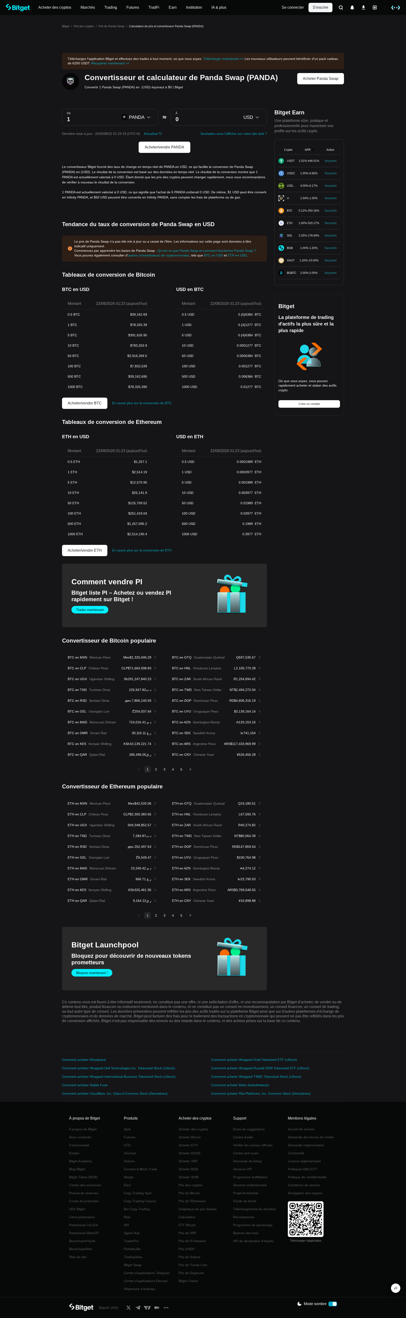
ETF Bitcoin (187, 1225)
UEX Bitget (77, 1209)
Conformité (296, 1153)
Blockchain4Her (80, 1249)
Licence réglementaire (304, 1161)
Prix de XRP (187, 1233)
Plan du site (77, 1257)
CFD (127, 1145)
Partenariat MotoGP (84, 1233)
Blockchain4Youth (82, 1241)
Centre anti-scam (246, 1153)
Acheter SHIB (189, 1177)
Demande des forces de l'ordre (311, 1137)
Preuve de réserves (83, 1193)
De (69, 113)
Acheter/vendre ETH (85, 550)
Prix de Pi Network (192, 1241)
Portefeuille (132, 1249)
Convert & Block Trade (140, 1169)
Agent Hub (132, 1233)
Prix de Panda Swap (111, 26)
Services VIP (242, 1169)
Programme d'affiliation (250, 1177)
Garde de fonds (244, 1201)
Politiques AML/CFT (302, 1169)
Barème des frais (245, 1233)
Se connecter (293, 7)
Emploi (74, 1153)
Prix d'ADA (186, 1249)
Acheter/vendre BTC (85, 403)
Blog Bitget (77, 1169)
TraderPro (131, 1241)
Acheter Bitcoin (190, 1137)
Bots (127, 1217)
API (126, 1225)
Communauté (79, 1145)
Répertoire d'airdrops (139, 1289)
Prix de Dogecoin (191, 1273)
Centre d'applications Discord (145, 1281)
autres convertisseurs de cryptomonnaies (158, 255)
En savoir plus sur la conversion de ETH (142, 550)
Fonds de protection (84, 1201)
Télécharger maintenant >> (223, 59)
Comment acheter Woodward (84, 1060)
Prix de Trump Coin (193, 1265)
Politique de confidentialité (307, 1177)
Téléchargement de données (254, 1209)
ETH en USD (237, 255)
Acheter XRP (188, 1161)
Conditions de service (304, 1185)
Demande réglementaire (306, 1145)
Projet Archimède (245, 1193)
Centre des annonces (85, 1185)
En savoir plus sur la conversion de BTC (142, 403)
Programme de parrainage (253, 1225)
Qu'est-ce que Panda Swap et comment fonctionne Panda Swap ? (207, 250)
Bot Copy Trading (137, 1209)
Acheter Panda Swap (320, 79)
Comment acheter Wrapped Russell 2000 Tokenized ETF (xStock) (260, 1068)
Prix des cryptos (84, 26)
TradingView (133, 1257)
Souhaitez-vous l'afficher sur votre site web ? (233, 134)
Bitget (65, 26)
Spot (127, 1129)
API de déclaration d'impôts (253, 1241)
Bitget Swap (132, 1265)
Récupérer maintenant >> (110, 63)
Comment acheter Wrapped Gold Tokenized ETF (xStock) (254, 1060)
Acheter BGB (188, 1169)
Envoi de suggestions (249, 1129)
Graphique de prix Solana (198, 1209)
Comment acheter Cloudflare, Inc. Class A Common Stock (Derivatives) (115, 1093)
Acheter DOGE (190, 1153)
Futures (129, 1137)
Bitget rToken (188, 1281)
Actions (129, 1161)
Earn (127, 1185)
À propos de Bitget (83, 1129)
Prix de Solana (189, 1257)
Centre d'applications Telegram (147, 1273)
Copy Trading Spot (138, 1193)
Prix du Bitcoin (189, 1193)
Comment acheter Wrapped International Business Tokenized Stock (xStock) (119, 1076)
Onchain (130, 1153)
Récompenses (243, 1217)
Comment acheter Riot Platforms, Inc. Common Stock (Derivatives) (261, 1093)
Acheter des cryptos (193, 1129)
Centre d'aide (243, 1137)
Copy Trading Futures (140, 1201)
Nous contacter (80, 1137)
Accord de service (301, 1129)
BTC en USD (213, 255)
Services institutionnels (250, 1185)
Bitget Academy (80, 1161)
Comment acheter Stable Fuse (85, 1085)
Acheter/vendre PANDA (164, 147)
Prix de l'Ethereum (192, 1201)
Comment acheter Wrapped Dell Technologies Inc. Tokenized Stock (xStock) (118, 1068)
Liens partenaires (82, 1217)
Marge (128, 1177)
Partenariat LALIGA (83, 1225)
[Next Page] (190, 769)
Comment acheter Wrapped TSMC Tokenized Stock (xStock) (256, 1076)
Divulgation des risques (305, 1193)
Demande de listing (247, 1161)
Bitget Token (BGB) (83, 1177)
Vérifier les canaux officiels (253, 1145)
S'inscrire (320, 7)
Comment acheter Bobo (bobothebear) (240, 1085)
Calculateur (187, 1217)
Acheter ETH (188, 1145)
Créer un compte (309, 404)
